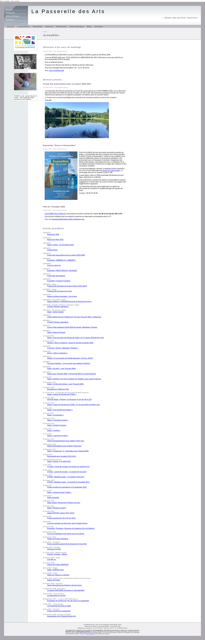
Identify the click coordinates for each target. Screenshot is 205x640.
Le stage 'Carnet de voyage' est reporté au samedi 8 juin (68, 467)
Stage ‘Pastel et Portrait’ (56, 332)
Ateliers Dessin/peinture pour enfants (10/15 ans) (65, 441)
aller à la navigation (5, 1)
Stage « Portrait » (53, 430)
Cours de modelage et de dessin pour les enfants (65, 534)
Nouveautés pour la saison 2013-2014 (61, 456)
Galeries (49, 26)
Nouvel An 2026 (53, 234)
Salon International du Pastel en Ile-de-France (64, 585)
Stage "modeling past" (55, 570)
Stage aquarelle (53, 497)
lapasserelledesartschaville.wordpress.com (68, 219)
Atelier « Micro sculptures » (57, 353)
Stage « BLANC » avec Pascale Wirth (61, 368)
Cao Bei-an (51, 559)
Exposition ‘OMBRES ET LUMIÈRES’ (61, 260)
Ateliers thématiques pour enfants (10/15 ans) (64, 446)
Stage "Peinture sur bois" (56, 508)
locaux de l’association (111, 170)
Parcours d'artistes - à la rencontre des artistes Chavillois (68, 363)
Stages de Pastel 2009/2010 (58, 564)
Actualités (10, 13)
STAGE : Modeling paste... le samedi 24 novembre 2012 (68, 482)
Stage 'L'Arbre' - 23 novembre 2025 (60, 245)
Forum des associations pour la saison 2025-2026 (66, 255)
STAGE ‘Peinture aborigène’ (58, 307)
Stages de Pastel (53, 580)
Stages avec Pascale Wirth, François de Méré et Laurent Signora (71, 374)
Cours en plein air (54, 265)
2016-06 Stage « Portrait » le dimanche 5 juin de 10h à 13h (69, 399)
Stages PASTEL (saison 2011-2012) (60, 513)
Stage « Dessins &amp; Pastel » (59, 492)
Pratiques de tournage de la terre (59, 291)
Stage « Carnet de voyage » (57, 420)
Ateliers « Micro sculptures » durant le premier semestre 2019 (70, 343)
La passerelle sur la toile (56, 595)
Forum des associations (56, 276)
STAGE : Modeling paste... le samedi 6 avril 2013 (65, 477)
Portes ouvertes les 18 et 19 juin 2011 (61, 518)
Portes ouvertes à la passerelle (58, 611)
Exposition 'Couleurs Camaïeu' (58, 281)
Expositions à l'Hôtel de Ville (58, 389)
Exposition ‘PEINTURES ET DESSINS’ (62, 270)
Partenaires (61, 26)
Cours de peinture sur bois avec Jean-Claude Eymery (67, 523)
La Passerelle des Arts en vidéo (59, 606)
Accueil (9, 9)
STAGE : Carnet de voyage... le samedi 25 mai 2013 (66, 472)
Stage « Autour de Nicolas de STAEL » (61, 394)
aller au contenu (15, 1)
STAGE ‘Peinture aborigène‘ (58, 322)
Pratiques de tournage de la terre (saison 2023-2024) (67, 286)
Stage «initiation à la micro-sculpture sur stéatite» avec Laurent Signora (74, 379)
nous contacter (90, 633)
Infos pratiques (12, 16)
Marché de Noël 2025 (55, 239)
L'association (23, 26)
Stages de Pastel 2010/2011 (57, 539)
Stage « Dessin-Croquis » (57, 425)
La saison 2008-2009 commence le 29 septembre (65, 590)
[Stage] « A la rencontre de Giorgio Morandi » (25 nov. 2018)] (70, 358)
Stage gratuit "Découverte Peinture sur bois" (63, 503)
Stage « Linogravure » (55, 415)
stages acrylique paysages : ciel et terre (62, 296)
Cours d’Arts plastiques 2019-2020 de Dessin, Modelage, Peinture (72, 327)
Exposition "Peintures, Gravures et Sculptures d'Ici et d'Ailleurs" (71, 528)
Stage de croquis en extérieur (58, 575)
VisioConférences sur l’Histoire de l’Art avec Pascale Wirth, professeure (74, 317)
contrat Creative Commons (83, 631)
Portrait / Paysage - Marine (57, 554)
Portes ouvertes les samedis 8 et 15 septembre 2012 (67, 487)
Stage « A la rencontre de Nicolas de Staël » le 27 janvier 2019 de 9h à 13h (75, 338)
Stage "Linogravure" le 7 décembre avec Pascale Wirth (68, 451)
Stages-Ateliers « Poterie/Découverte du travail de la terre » (69, 301)
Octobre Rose (52, 250)
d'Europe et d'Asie (54, 549)
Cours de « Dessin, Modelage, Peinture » (62, 348)
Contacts (10, 19)
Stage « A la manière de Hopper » (60, 410)
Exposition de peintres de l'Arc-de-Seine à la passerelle (68, 601)
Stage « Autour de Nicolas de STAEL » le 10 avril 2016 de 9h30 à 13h (73, 405)
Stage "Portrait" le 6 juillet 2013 (59, 461)
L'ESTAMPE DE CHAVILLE (55, 214)
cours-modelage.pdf (56, 70)
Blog (89, 26)
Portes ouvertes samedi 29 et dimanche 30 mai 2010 (67, 544)
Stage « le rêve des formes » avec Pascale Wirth (65, 384)
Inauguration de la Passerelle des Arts (61, 616)
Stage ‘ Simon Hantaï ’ (55, 312)
